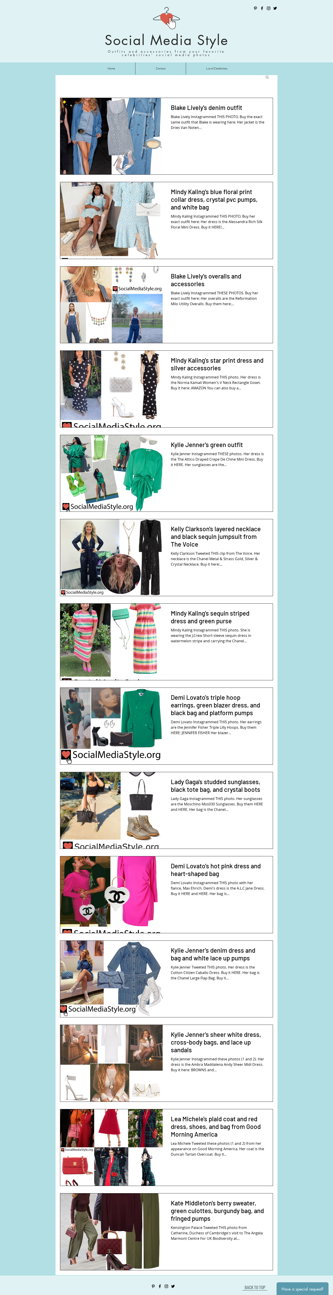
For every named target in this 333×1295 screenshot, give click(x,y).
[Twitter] (275, 8)
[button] (267, 77)
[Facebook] (262, 8)
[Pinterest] (255, 8)
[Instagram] (268, 8)
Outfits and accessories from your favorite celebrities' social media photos (166, 53)
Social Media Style (166, 40)
